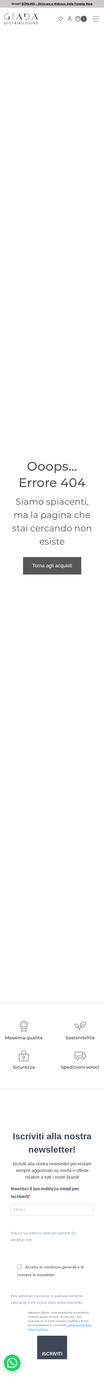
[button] (12, 1363)
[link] (52, 4)
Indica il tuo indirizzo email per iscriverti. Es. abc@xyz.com (43, 1236)
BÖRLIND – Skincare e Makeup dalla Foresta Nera (57, 4)
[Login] (69, 19)
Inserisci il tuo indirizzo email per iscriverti (45, 1192)
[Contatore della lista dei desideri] (60, 19)
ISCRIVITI (52, 1353)
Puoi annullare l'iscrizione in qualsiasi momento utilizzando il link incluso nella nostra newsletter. (47, 1299)
